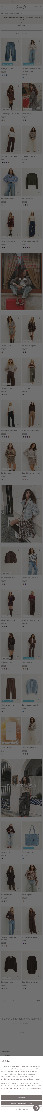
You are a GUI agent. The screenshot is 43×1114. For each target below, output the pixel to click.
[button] (36, 1108)
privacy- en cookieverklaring (15, 1091)
